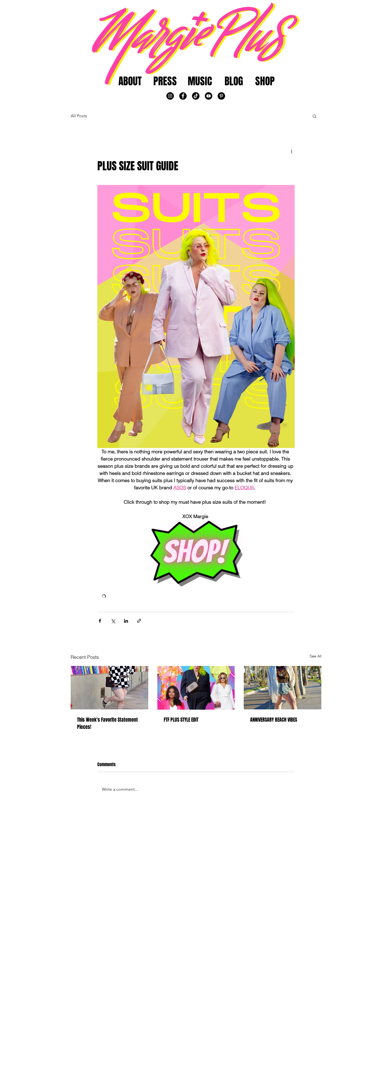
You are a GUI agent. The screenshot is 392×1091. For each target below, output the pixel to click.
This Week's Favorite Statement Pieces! (107, 723)
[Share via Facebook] (99, 620)
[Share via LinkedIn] (126, 620)
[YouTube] (208, 96)
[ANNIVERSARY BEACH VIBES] (282, 687)
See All (315, 656)
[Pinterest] (221, 96)
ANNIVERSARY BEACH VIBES (273, 719)
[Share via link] (139, 620)
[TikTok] (195, 96)
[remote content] (196, 596)
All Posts (79, 115)
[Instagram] (170, 96)
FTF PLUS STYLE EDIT (181, 719)
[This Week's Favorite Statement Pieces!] (109, 687)
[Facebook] (183, 96)
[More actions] (291, 151)
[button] (314, 116)
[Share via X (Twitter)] (112, 620)
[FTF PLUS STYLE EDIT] (196, 688)
